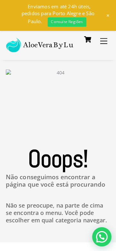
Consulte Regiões (67, 21)
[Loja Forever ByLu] (40, 48)
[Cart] (87, 39)
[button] (101, 236)
